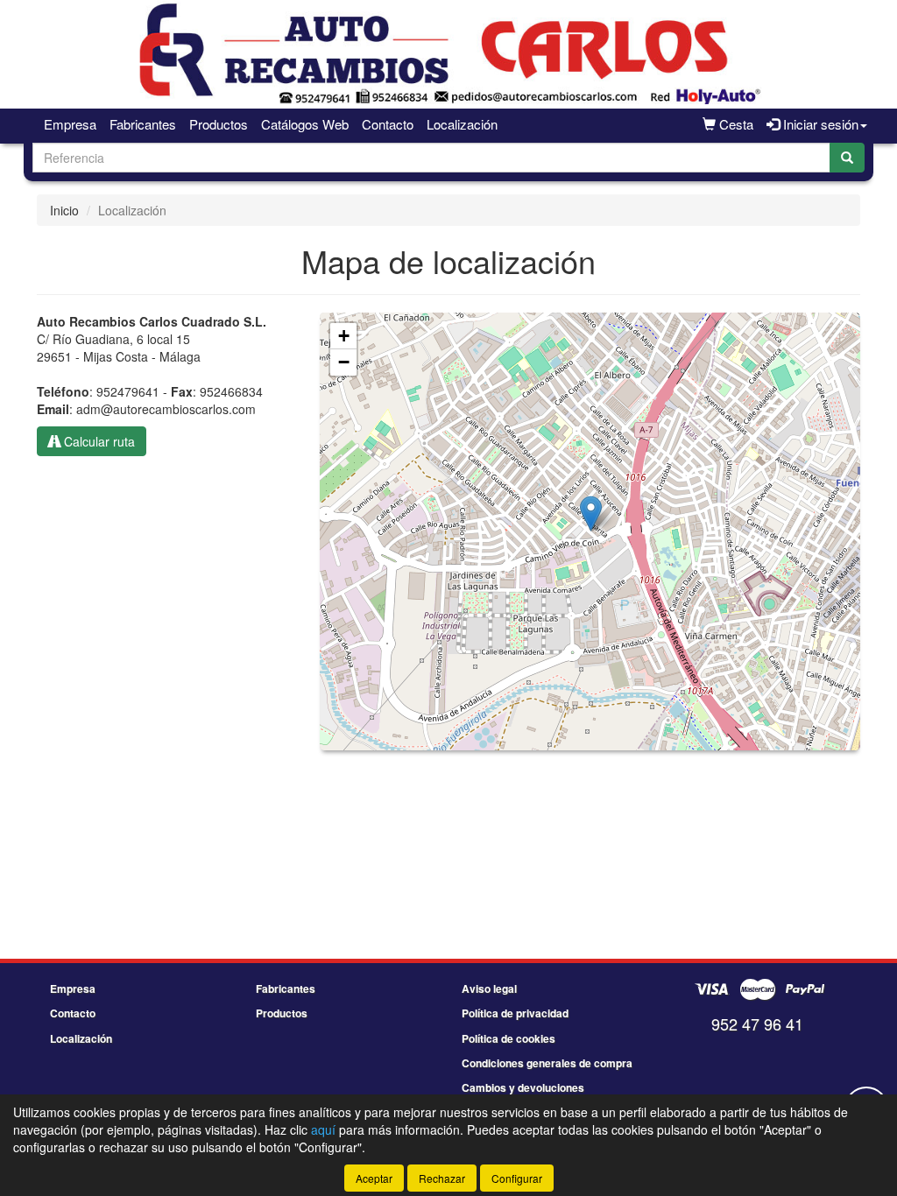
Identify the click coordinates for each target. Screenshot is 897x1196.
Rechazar (442, 1178)
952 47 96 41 (757, 1023)
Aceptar (374, 1178)
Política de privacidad (515, 1013)
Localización (462, 124)
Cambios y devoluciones (523, 1087)
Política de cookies (508, 1038)
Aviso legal (489, 988)
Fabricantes (142, 124)
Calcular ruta (97, 441)
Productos (218, 124)
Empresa (70, 124)
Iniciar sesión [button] (819, 124)
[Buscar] (847, 157)
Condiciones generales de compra (547, 1063)
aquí (323, 1129)
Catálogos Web (305, 124)
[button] (591, 513)
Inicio (64, 210)
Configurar (516, 1178)
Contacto (387, 124)
